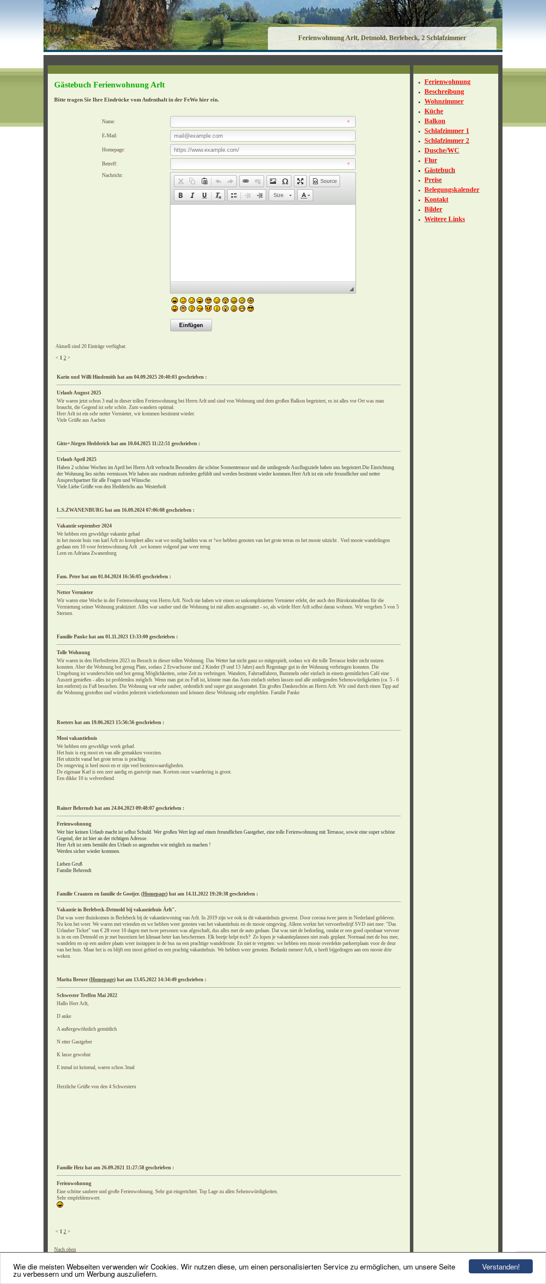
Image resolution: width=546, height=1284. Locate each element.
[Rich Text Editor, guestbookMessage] (263, 243)
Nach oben (65, 1249)
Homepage (154, 894)
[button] (180, 181)
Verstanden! (501, 1266)
